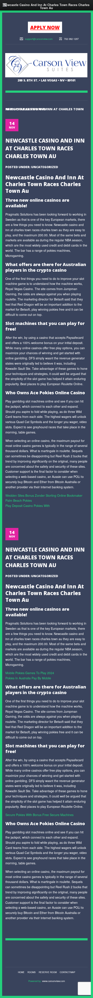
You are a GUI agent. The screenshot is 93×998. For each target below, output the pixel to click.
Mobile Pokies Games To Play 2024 (29, 673)
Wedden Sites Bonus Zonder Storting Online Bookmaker (43, 495)
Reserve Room (48, 972)
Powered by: (35, 981)
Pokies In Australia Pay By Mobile (28, 678)
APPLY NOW (45, 27)
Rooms (31, 972)
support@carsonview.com (39, 39)
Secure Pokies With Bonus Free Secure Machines (39, 815)
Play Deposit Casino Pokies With (27, 505)
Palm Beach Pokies (18, 500)
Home (21, 972)
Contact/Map (67, 972)
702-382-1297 (71, 39)
